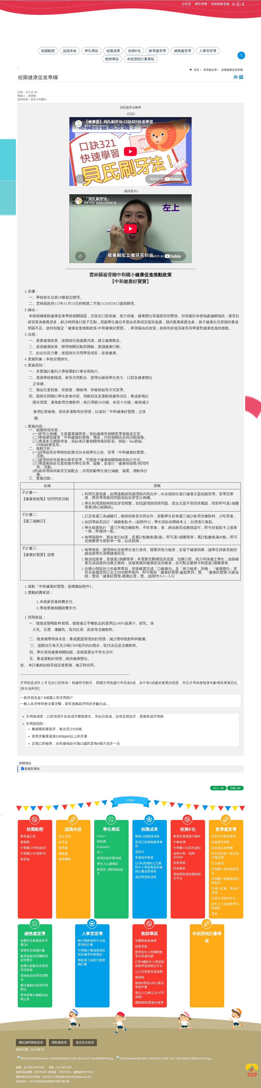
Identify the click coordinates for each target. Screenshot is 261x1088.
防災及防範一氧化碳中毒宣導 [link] (225, 855)
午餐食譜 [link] (179, 842)
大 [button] (243, 4)
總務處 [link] (63, 853)
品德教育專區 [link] (221, 842)
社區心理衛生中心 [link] (224, 898)
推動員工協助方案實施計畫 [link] (91, 962)
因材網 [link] (101, 841)
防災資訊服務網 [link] (222, 847)
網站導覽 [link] (201, 4)
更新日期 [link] (22, 1049)
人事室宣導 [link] (207, 51)
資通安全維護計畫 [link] (32, 950)
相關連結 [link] (25, 763)
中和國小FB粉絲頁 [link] (33, 847)
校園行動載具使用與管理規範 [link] (34, 967)
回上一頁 (218, 788)
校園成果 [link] (113, 51)
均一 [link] (100, 852)
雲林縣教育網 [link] (220, 4)
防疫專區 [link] (179, 868)
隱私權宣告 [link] (59, 1042)
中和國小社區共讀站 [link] (187, 847)
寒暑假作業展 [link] (144, 857)
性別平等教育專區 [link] (224, 836)
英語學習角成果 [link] (145, 877)
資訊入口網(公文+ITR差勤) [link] (149, 994)
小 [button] (233, 4)
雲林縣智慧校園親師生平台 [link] (187, 876)
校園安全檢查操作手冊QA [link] (34, 942)
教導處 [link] (63, 847)
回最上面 (251, 1070)
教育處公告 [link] (28, 836)
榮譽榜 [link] (25, 842)
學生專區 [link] (91, 51)
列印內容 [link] (235, 77)
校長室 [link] (63, 842)
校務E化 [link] (134, 51)
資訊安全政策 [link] (85, 1042)
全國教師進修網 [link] (145, 940)
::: (1, 815)
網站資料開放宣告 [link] (31, 1042)
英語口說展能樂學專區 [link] (149, 844)
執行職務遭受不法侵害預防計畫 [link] (91, 942)
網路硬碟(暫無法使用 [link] (149, 1002)
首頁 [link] (196, 69)
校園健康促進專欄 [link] (232, 69)
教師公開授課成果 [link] (147, 836)
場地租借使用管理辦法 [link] (34, 977)
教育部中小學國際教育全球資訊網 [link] (149, 954)
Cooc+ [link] (101, 836)
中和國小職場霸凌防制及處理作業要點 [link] (91, 952)
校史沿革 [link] (65, 836)
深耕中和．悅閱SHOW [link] (184, 855)
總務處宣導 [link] (182, 51)
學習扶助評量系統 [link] (109, 858)
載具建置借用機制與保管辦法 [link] (34, 958)
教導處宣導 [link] (157, 51)
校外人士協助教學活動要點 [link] (225, 906)
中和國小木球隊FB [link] (33, 853)
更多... (216, 913)
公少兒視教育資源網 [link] (149, 971)
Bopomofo (241, 77)
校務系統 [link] (179, 862)
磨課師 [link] (139, 977)
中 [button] (238, 4)
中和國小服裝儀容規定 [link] (225, 871)
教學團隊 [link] (65, 859)
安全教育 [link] (218, 863)
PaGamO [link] (103, 847)
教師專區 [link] (112, 59)
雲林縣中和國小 (130, 33)
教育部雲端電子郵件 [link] (187, 836)
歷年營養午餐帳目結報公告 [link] (34, 997)
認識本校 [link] (70, 51)
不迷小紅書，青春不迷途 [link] (225, 890)
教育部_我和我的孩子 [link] (110, 871)
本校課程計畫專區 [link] (140, 59)
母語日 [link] (139, 851)
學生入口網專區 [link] (107, 863)
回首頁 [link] (186, 4)
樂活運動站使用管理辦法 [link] (34, 987)
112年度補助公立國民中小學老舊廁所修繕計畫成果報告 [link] (149, 867)
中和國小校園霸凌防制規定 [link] (225, 880)
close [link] (130, 800)
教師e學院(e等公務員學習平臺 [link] (149, 985)
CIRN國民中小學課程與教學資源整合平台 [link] (149, 963)
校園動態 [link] (48, 51)
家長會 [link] (25, 859)
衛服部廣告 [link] (32, 768)
